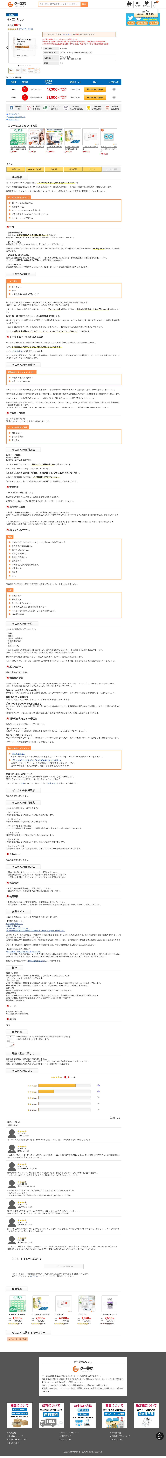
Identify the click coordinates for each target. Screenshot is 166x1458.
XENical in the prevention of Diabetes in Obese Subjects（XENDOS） (35, 930)
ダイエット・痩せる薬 (17, 1339)
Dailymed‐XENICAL (14, 923)
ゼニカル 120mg (13, 926)
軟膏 (22, 783)
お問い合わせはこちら (37, 961)
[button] (11, 70)
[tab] (18, 65)
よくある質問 (14, 1443)
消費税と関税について (121, 1436)
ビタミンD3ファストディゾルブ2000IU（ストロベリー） (37, 760)
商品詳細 (16, 169)
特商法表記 (116, 1433)
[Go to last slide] (7, 47)
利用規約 (12, 1433)
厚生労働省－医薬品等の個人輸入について (23, 951)
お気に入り (146, 6)
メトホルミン (17, 351)
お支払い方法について (16, 117)
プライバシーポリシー (69, 1433)
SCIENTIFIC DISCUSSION (17, 928)
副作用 (54, 169)
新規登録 (129, 6)
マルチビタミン (18, 754)
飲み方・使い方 (35, 169)
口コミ (92, 169)
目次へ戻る (159, 1437)
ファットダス (66, 34)
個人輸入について (16, 1436)
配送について (13, 120)
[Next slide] (41, 47)
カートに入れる (96, 89)
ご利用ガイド (13, 114)
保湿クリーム (53, 783)
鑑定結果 (73, 169)
